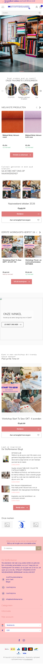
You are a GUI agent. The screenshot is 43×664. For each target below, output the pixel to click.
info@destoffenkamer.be (14, 599)
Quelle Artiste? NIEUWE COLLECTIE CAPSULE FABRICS (24, 469)
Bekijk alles (20, 507)
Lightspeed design (16, 659)
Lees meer (15, 464)
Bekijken (20, 214)
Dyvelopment (28, 659)
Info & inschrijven (20, 281)
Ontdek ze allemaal (20, 155)
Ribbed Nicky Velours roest (11, 136)
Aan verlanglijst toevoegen (20, 220)
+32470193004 (11, 587)
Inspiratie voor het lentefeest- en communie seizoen (23, 497)
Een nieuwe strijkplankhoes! (21, 485)
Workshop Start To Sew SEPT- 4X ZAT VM (12, 261)
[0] (40, 7)
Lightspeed (36, 657)
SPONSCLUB (16, 453)
